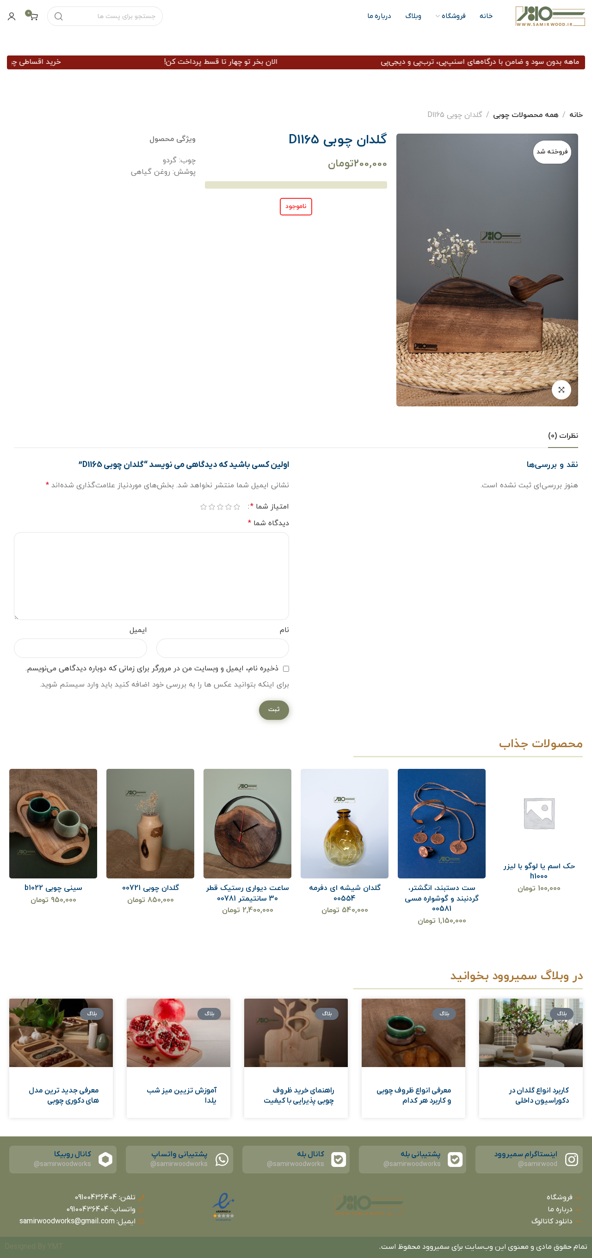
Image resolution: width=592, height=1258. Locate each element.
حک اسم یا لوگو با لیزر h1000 (539, 871)
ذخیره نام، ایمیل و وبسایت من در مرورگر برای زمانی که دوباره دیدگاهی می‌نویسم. (151, 668)
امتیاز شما (269, 507)
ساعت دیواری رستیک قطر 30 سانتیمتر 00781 (247, 893)
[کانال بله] (338, 1159)
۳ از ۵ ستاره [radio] (220, 507)
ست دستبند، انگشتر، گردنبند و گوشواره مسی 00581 (442, 898)
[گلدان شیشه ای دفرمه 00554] (345, 823)
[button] (526, 840)
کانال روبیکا (72, 1154)
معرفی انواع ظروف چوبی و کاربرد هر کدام (413, 1095)
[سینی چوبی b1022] (53, 823)
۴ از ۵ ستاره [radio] (212, 507)
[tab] (563, 436)
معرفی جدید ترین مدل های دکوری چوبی (64, 1095)
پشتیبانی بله (421, 1154)
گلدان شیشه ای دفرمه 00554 (345, 893)
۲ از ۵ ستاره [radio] (228, 507)
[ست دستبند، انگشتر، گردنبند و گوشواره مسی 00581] (442, 823)
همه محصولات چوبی (526, 115)
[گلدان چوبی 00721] (150, 823)
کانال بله (310, 1154)
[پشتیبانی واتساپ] (222, 1159)
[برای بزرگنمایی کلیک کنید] (561, 389)
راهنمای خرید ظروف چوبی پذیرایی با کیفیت (299, 1095)
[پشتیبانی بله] (455, 1159)
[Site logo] (550, 16)
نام (284, 630)
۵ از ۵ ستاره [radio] (203, 507)
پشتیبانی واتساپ (179, 1154)
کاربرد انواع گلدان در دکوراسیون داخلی (539, 1095)
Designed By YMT (34, 1247)
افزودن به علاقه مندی (550, 840)
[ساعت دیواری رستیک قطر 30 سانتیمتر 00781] (248, 823)
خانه (576, 115)
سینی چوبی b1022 (53, 888)
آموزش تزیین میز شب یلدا (181, 1095)
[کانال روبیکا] (105, 1159)
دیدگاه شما (268, 523)
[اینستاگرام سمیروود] (571, 1159)
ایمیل (138, 630)
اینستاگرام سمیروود (525, 1154)
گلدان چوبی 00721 (150, 888)
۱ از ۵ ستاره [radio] (237, 507)
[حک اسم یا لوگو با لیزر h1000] (539, 813)
